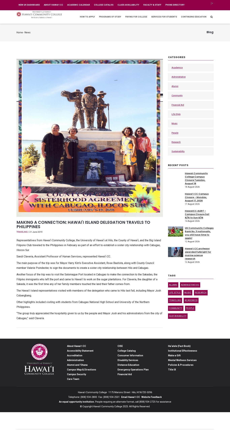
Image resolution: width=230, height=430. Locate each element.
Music (174, 123)
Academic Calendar (78, 5)
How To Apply (87, 17)
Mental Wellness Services (182, 360)
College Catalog (103, 5)
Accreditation (74, 355)
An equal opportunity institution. (77, 401)
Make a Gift (174, 355)
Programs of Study (110, 17)
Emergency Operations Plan (133, 369)
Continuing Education (193, 17)
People (175, 133)
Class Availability (128, 5)
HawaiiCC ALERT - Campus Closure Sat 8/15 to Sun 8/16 (197, 214)
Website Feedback (151, 397)
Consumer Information (130, 355)
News (27, 32)
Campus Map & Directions (81, 369)
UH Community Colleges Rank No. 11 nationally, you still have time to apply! (199, 233)
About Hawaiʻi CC (53, 5)
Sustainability (178, 151)
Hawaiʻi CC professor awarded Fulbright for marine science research (198, 253)
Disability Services (128, 360)
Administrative (179, 77)
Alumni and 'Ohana (77, 365)
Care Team (73, 379)
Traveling (22, 232)
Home (20, 32)
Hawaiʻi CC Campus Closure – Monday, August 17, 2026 (197, 197)
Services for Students (164, 17)
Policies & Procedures (180, 365)
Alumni (175, 86)
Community (177, 95)
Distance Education (128, 365)
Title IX (172, 369)
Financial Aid (178, 105)
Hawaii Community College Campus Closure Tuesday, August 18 (196, 178)
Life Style (176, 114)
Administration (75, 360)
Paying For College (136, 17)
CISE (120, 346)
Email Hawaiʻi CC (130, 397)
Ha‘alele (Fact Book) (179, 346)
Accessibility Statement (80, 350)
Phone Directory (175, 5)
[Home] (39, 14)
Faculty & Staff (152, 5)
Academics (177, 67)
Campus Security (76, 374)
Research (176, 142)
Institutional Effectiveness (182, 350)
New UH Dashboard (29, 5)
